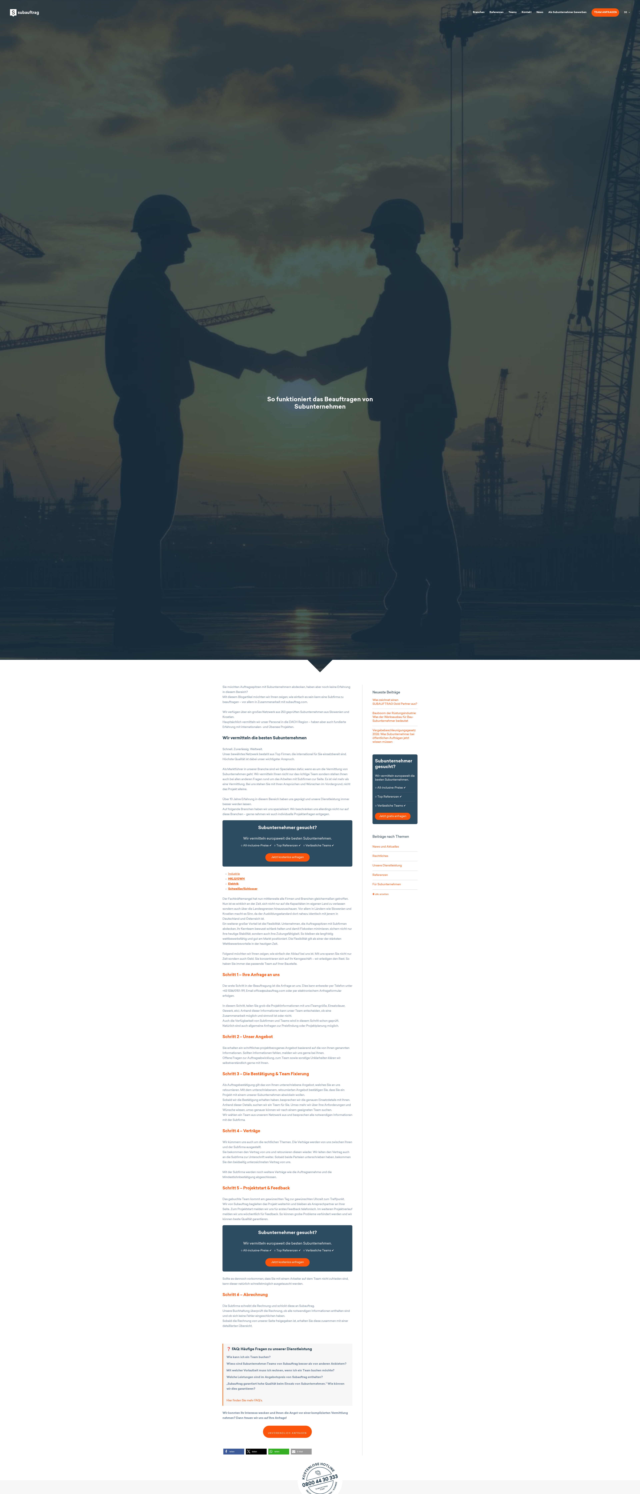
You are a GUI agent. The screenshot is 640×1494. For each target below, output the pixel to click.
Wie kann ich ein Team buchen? (248, 1357)
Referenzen (497, 12)
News (539, 12)
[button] (233, 1452)
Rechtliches (380, 856)
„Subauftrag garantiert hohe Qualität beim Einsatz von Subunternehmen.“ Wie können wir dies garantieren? (285, 1386)
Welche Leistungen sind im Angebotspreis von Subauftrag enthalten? (274, 1377)
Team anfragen (605, 12)
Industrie (234, 874)
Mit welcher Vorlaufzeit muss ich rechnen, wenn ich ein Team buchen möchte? (280, 1370)
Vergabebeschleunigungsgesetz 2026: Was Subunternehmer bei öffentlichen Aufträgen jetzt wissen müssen (394, 736)
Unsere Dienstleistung (387, 865)
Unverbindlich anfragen (287, 1433)
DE (625, 12)
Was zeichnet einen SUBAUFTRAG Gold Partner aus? (394, 702)
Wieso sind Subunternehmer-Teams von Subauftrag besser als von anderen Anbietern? (286, 1364)
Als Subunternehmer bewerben (567, 12)
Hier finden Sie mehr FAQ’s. (244, 1400)
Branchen (478, 12)
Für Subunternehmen (386, 884)
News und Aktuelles (385, 846)
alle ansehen (381, 894)
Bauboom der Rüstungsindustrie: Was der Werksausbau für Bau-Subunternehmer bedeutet (394, 717)
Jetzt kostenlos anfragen (287, 857)
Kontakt (527, 12)
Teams (512, 12)
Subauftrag (24, 13)
